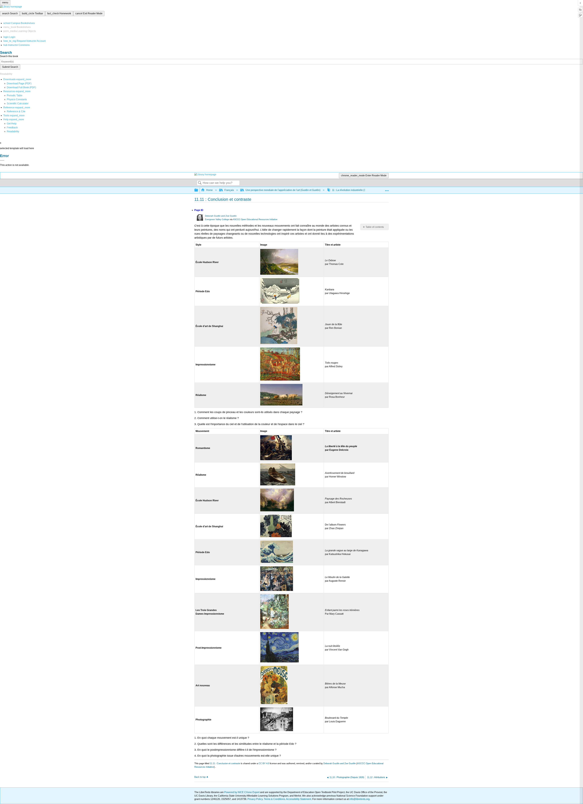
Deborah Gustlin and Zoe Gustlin (221, 216)
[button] (12, 127)
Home (209, 190)
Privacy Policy (255, 799)
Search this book (9, 56)
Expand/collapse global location (387, 189)
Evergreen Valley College (217, 219)
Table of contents (375, 227)
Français (229, 190)
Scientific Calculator (17, 103)
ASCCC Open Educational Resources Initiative (255, 219)
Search (200, 183)
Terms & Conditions (274, 799)
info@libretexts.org (359, 799)
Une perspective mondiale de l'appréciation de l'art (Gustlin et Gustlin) (283, 190)
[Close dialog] (2, 160)
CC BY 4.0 (264, 763)
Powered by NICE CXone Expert (242, 792)
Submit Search (10, 67)
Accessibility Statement (298, 799)
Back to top (200, 777)
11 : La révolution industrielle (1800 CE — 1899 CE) (359, 190)
